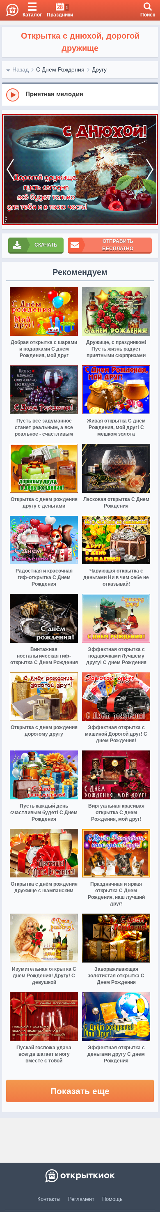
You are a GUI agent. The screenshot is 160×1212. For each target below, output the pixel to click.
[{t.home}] (80, 1175)
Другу (99, 69)
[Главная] (9, 10)
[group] (80, 94)
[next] (150, 169)
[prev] (10, 169)
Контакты (48, 1199)
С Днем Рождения (60, 69)
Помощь (112, 1199)
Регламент (81, 1199)
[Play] (12, 95)
